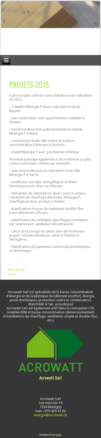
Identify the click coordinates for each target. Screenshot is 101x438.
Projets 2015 (29, 84)
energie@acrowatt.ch (50, 415)
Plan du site (16, 270)
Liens (12, 274)
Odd (58, 434)
